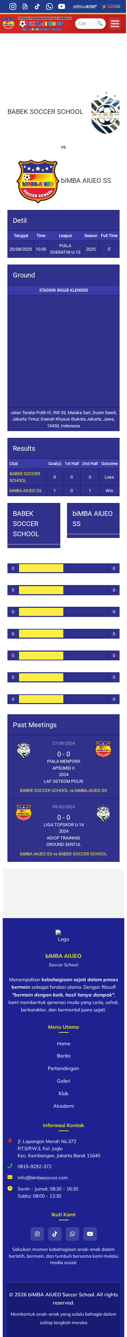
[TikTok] (37, 6)
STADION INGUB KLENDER (63, 290)
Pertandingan (63, 1068)
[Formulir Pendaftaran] (25, 6)
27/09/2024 (63, 743)
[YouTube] (61, 6)
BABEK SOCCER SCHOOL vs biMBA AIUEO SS (63, 790)
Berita (63, 1055)
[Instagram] (13, 6)
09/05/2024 (63, 807)
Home (63, 1043)
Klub (63, 1093)
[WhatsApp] (49, 6)
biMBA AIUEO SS (25, 490)
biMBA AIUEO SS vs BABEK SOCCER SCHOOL (63, 853)
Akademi (63, 1106)
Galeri (63, 1081)
